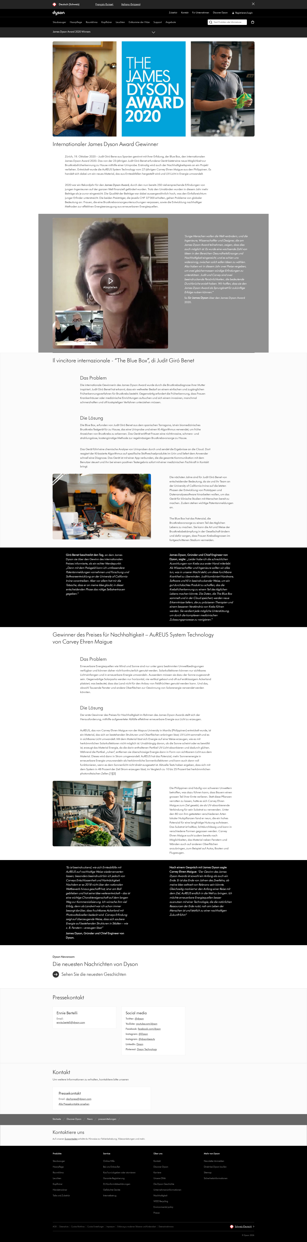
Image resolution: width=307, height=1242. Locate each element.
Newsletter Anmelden (214, 1161)
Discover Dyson (220, 12)
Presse (157, 1213)
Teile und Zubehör (61, 1195)
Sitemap (208, 1172)
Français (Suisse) (104, 4)
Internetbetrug (109, 1195)
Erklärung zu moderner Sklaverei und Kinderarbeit (136, 1226)
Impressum (110, 1226)
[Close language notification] (253, 4)
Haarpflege (76, 22)
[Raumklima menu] (99, 22)
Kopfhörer (106, 22)
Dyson (140, 1044)
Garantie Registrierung (114, 1178)
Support (158, 22)
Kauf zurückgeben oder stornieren (119, 1172)
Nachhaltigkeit (160, 1195)
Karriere (157, 1172)
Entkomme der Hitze (139, 22)
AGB (55, 1226)
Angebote (171, 22)
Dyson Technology (147, 1049)
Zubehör (173, 12)
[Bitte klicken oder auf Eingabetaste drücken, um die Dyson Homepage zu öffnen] (58, 13)
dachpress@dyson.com (78, 1099)
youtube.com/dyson (146, 1023)
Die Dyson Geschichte (164, 1184)
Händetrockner (60, 1190)
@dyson (139, 1018)
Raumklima (92, 22)
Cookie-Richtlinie (78, 1226)
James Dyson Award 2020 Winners (71, 31)
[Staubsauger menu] (67, 22)
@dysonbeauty (147, 1039)
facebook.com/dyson (149, 1028)
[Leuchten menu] (126, 22)
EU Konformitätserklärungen (116, 1184)
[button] (110, 283)
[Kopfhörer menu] (113, 22)
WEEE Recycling (161, 1201)
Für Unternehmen (200, 12)
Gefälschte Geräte (111, 1190)
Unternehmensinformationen (167, 1190)
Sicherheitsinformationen (216, 1178)
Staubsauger (59, 22)
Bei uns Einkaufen (111, 1167)
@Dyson (143, 1034)
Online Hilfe (108, 1161)
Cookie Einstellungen (95, 1226)
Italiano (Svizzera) (130, 4)
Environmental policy (163, 1207)
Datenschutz (63, 1226)
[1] (111, 773)
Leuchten (120, 22)
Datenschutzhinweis (166, 1226)
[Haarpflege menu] (83, 22)
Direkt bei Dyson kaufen (215, 1167)
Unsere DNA (160, 1178)
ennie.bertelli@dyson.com (71, 1022)
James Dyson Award (117, 185)
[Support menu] (163, 22)
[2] (114, 773)
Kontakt (184, 12)
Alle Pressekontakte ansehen (74, 1104)
